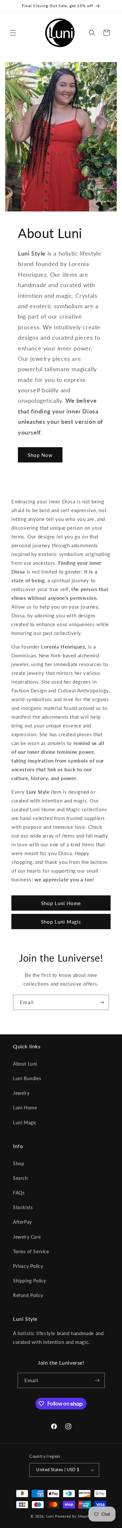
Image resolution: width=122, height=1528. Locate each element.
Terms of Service (31, 1251)
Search (20, 1178)
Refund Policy (28, 1295)
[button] (13, 33)
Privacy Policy (28, 1266)
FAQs (18, 1192)
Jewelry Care (27, 1237)
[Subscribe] (101, 1002)
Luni (50, 1516)
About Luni (25, 1064)
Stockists (23, 1207)
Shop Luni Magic (61, 922)
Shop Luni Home (61, 903)
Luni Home (25, 1107)
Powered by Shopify (73, 1516)
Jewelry (21, 1093)
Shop (18, 1163)
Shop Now (40, 455)
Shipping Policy (29, 1280)
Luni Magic (25, 1122)
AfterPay (22, 1222)
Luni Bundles (27, 1078)
